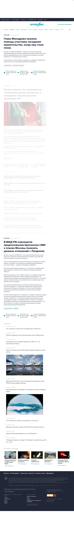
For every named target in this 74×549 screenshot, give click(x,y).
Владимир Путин (8, 158)
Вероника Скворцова (18, 65)
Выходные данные (50, 500)
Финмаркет (40, 19)
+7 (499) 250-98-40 (43, 485)
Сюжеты (57, 29)
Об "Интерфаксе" (15, 19)
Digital (46, 29)
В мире (17, 29)
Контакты (6, 473)
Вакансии (31, 473)
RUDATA (28, 499)
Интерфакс (37, 24)
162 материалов (48, 464)
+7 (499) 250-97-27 (53, 485)
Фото (62, 29)
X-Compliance (7, 499)
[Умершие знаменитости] (37, 458)
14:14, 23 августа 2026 (14, 238)
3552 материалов (9, 466)
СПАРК (5, 497)
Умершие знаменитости (35, 460)
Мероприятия (49, 473)
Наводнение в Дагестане (49, 460)
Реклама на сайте (40, 473)
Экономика (24, 29)
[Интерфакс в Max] (36, 505)
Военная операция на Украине (23, 460)
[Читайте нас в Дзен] (28, 505)
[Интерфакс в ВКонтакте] (32, 505)
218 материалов (62, 465)
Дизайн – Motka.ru (50, 501)
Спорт (29, 29)
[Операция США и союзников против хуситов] (63, 458)
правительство (8, 65)
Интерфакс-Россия (32, 19)
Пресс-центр (24, 473)
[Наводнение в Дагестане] (50, 458)
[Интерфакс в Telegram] (30, 505)
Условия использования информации (54, 498)
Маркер (6, 501)
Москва (41, 29)
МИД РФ (16, 308)
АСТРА (5, 503)
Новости (51, 29)
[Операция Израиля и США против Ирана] (10, 458)
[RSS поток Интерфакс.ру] (34, 505)
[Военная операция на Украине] (23, 458)
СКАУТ (5, 500)
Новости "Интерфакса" (31, 496)
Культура (35, 29)
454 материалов (35, 464)
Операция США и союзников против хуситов (63, 461)
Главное (6, 29)
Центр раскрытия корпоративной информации (34, 501)
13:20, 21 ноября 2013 (14, 35)
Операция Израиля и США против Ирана (10, 462)
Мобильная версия (5, 19)
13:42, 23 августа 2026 (15, 85)
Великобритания (8, 308)
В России (12, 29)
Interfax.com (23, 19)
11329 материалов (22, 464)
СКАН (28, 497)
